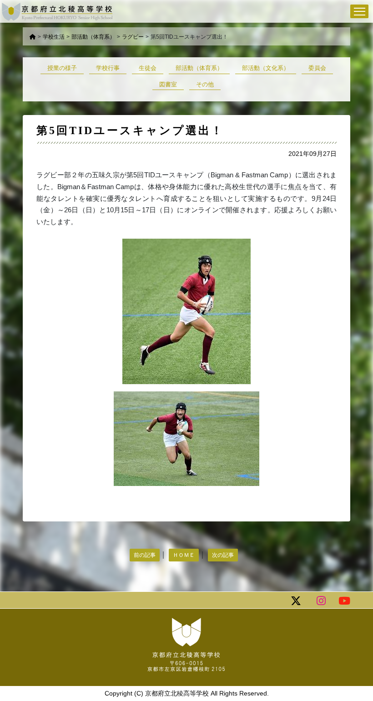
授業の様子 (62, 68)
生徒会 (147, 68)
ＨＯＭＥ (184, 555)
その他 (205, 84)
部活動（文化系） (265, 68)
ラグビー (133, 37)
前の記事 (145, 555)
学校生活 (54, 37)
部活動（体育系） (93, 37)
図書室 (168, 84)
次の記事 (223, 555)
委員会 (317, 68)
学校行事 (108, 68)
